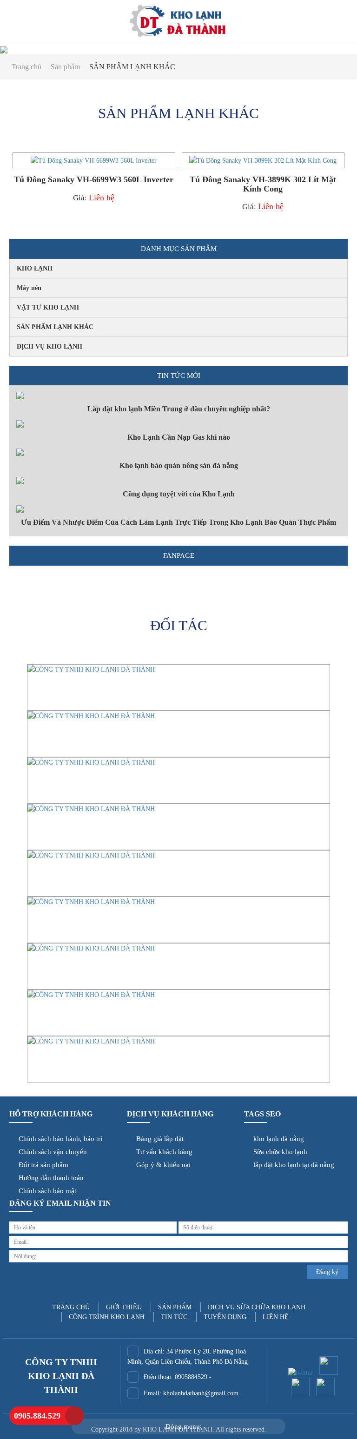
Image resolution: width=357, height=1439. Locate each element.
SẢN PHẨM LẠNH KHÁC (55, 326)
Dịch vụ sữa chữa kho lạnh (256, 1307)
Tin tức (174, 1317)
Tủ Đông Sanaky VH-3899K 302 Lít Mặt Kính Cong (263, 184)
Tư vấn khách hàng (162, 1151)
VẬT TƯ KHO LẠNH (48, 307)
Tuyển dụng (225, 1317)
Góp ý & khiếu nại (161, 1164)
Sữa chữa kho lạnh (278, 1151)
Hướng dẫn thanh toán (49, 1178)
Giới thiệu (124, 1307)
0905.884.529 (37, 1415)
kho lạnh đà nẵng (277, 1138)
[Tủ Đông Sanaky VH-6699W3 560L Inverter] (94, 160)
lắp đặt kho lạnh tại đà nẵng (292, 1164)
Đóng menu (182, 1426)
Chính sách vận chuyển (51, 1151)
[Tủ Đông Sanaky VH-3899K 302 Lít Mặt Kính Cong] (263, 160)
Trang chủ (27, 67)
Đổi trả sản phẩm (41, 1164)
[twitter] (300, 1370)
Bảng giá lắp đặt (158, 1138)
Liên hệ (101, 197)
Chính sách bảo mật (45, 1191)
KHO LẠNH (35, 268)
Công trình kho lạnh (107, 1317)
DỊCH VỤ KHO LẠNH (49, 346)
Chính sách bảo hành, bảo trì (58, 1138)
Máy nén (29, 287)
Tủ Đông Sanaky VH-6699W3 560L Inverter (93, 179)
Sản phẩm (66, 67)
